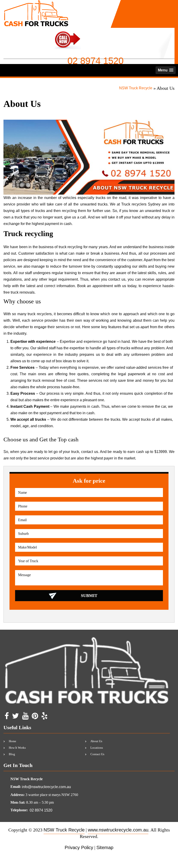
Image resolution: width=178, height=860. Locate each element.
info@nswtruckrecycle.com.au (46, 787)
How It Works (17, 747)
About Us (96, 741)
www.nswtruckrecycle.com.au (118, 829)
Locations (96, 747)
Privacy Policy (79, 847)
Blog (12, 754)
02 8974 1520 (95, 61)
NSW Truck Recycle (135, 88)
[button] (166, 70)
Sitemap (104, 847)
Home (12, 741)
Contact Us (97, 754)
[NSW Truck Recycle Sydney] (36, 3)
